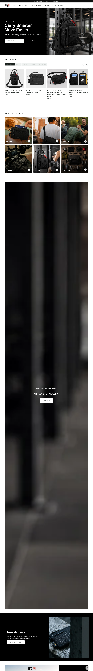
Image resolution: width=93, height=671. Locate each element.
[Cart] (87, 5)
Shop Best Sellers (14, 40)
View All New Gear (16, 642)
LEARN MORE (31, 40)
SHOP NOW (46, 400)
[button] (82, 64)
